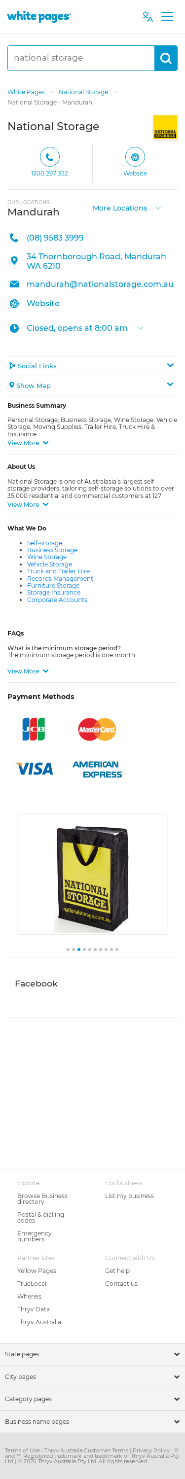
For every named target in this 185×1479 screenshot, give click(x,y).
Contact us (121, 1283)
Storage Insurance (53, 592)
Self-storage (44, 543)
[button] (92, 366)
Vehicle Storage (49, 564)
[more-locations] (158, 207)
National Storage (84, 92)
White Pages (26, 92)
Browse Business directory (42, 1198)
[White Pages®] (39, 16)
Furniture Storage (53, 585)
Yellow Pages (36, 1270)
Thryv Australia (39, 1322)
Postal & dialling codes (40, 1217)
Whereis (29, 1296)
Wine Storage (47, 557)
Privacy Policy (152, 1450)
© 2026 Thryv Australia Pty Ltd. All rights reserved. (83, 1461)
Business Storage (52, 550)
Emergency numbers (34, 1236)
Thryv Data (33, 1309)
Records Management (60, 578)
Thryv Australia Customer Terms (87, 1450)
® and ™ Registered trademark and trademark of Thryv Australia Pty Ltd (92, 1456)
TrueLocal (31, 1283)
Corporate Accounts (57, 599)
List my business (129, 1195)
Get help (117, 1270)
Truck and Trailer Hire (58, 571)
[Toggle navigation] (167, 17)
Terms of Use (23, 1450)
